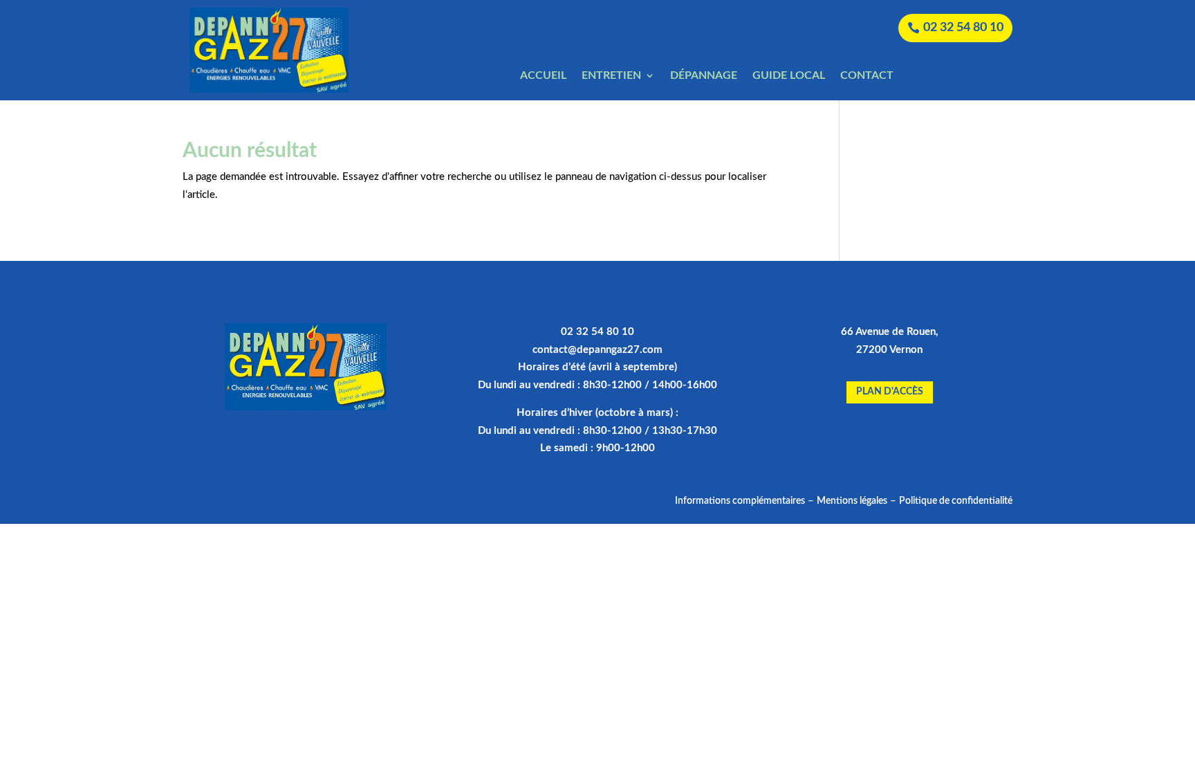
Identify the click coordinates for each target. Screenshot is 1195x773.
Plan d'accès (889, 392)
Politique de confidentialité (955, 501)
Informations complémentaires (740, 501)
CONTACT (866, 76)
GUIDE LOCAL (788, 76)
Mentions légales (852, 501)
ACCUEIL (543, 76)
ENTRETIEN (611, 76)
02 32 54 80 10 (963, 27)
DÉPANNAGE (703, 76)
